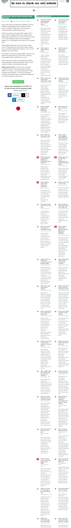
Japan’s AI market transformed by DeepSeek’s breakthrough (45, 113)
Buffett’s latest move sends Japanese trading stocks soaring (46, 84)
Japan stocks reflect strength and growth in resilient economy (46, 402)
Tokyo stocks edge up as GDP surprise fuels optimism (63, 84)
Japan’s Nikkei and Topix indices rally (45, 140)
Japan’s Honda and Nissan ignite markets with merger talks (63, 210)
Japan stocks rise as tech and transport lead (63, 112)
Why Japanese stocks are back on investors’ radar (46, 210)
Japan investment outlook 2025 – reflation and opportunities (45, 189)
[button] (33, 14)
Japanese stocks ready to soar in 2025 (63, 187)
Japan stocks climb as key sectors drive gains (46, 435)
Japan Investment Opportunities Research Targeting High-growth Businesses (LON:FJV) (63, 234)
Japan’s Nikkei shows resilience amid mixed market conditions (63, 266)
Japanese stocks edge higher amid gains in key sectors (63, 347)
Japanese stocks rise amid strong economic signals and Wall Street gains (46, 266)
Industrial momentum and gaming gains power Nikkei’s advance (46, 26)
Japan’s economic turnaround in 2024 (63, 434)
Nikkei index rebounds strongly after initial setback (45, 524)
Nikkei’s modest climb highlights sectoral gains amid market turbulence (63, 141)
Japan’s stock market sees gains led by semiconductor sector (46, 232)
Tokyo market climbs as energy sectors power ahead (63, 25)
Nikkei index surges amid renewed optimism (45, 292)
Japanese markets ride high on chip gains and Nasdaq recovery (63, 292)
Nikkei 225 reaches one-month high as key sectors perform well (45, 495)
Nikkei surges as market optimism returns (45, 54)
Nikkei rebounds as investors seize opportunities (63, 54)
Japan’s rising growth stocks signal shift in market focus (46, 317)
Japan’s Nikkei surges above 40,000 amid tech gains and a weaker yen (46, 377)
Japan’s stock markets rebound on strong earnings (63, 317)
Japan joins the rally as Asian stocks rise (63, 376)
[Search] (67, 1)
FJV (29, 25)
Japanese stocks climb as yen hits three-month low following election (46, 348)
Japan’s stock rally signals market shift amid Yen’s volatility (63, 524)
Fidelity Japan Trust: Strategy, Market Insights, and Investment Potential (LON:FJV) (46, 164)
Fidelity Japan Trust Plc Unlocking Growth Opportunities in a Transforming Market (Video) (63, 165)
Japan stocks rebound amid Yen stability (63, 493)
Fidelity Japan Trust (20, 95)
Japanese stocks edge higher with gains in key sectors (63, 465)
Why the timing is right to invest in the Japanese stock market (46, 465)
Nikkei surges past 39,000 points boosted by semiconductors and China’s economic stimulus (63, 404)
